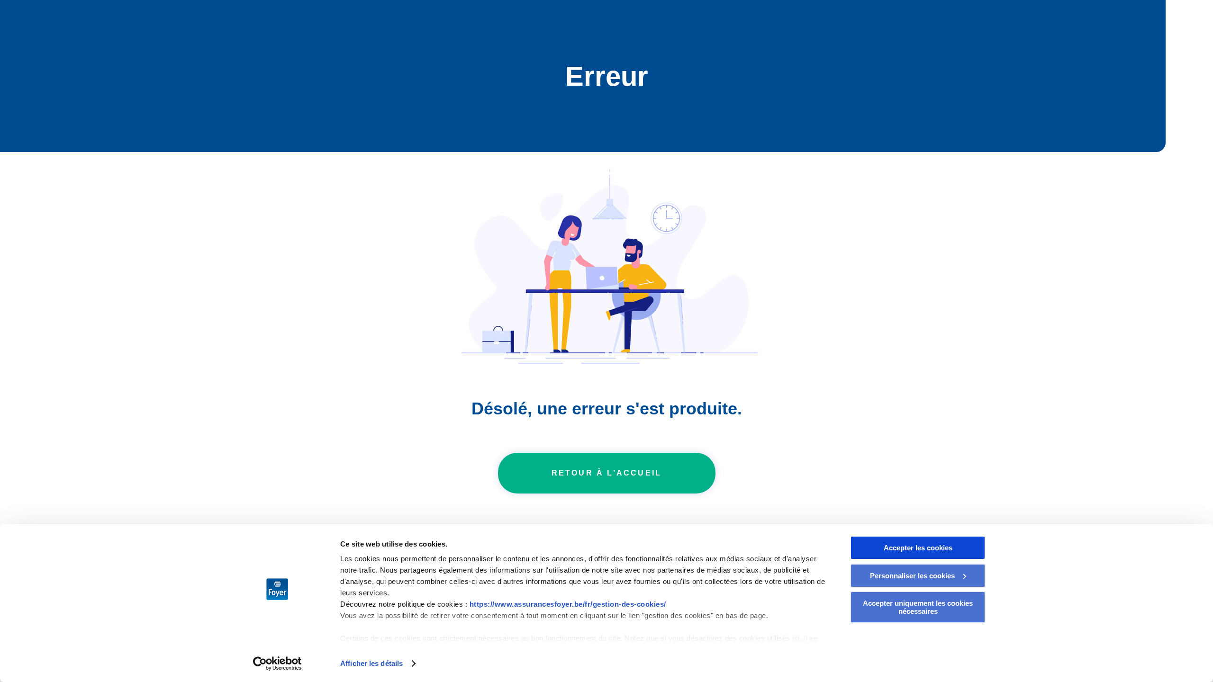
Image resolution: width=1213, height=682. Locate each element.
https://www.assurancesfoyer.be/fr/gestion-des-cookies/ (568, 604)
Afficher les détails (371, 663)
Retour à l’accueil (607, 473)
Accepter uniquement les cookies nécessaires (918, 607)
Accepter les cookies (918, 548)
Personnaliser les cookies (912, 576)
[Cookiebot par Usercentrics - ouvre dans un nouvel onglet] (277, 663)
